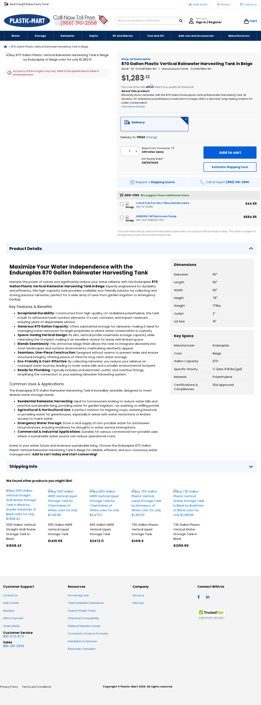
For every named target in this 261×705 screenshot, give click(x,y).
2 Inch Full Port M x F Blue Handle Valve (162, 203)
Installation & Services (82, 641)
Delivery (138, 122)
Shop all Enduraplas (136, 59)
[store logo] (27, 21)
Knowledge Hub (78, 595)
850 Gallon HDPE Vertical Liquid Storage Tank (102, 529)
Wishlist (225, 4)
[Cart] (246, 21)
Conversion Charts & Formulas (88, 633)
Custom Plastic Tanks (82, 611)
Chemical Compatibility (83, 618)
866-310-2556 (13, 646)
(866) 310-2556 (78, 23)
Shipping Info (23, 466)
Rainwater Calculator (82, 649)
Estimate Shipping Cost (230, 167)
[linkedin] (208, 596)
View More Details (133, 106)
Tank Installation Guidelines (86, 603)
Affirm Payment (13, 618)
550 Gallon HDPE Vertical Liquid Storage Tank (60, 529)
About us (138, 595)
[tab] (155, 124)
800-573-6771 (13, 636)
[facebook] (199, 596)
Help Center (11, 603)
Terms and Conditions (36, 687)
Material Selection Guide (84, 626)
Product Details (25, 248)
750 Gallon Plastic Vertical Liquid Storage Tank (145, 529)
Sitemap (138, 603)
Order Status (200, 4)
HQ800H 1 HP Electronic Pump (156, 216)
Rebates (8, 611)
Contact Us (250, 4)
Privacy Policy (9, 687)
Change (151, 137)
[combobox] (150, 20)
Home (5, 46)
